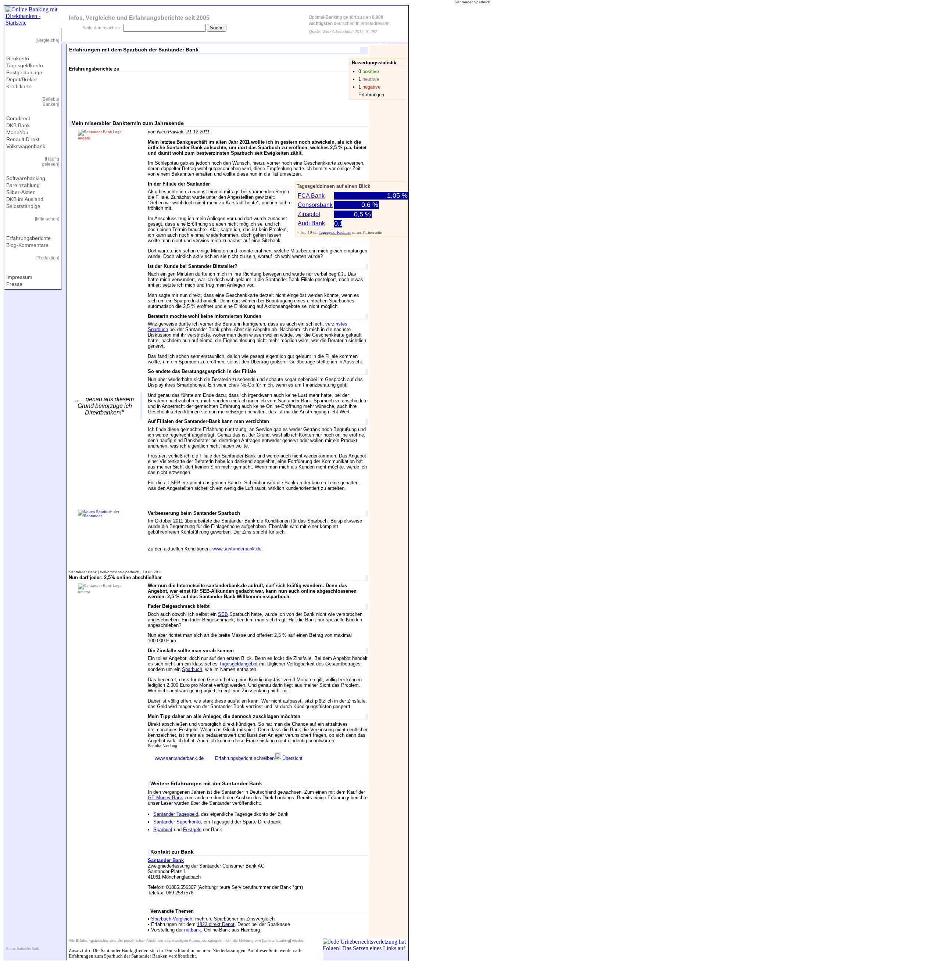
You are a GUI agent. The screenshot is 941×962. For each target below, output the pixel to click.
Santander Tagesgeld (175, 814)
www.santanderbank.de (236, 549)
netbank (192, 930)
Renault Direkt (22, 139)
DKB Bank (18, 125)
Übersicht (292, 758)
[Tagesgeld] (163, 90)
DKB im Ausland (24, 199)
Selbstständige (23, 206)
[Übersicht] (87, 90)
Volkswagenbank (25, 146)
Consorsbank (315, 205)
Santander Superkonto (177, 822)
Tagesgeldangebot (238, 664)
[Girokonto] (125, 90)
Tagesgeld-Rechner (335, 232)
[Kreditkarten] (278, 90)
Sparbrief (162, 829)
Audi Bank (311, 223)
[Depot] (240, 90)
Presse (14, 284)
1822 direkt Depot (216, 924)
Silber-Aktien (21, 192)
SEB (223, 614)
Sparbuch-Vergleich (171, 919)
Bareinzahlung (23, 185)
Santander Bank (166, 860)
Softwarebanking (25, 178)
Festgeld (192, 829)
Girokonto (17, 58)
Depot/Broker (21, 79)
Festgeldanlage (24, 72)
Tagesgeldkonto (24, 65)
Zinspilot (309, 214)
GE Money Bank (165, 797)
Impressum (19, 277)
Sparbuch (192, 669)
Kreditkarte (19, 86)
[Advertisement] (105, 218)
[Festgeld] (201, 90)
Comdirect (18, 118)
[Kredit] (316, 90)
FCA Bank (311, 196)
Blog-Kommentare (27, 245)
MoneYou (17, 132)
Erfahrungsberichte (28, 238)
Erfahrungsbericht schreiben (245, 758)
